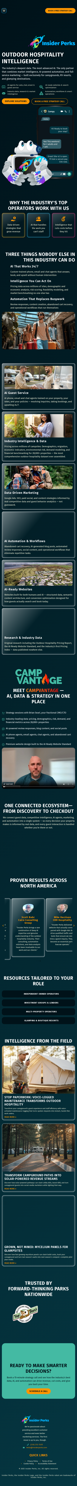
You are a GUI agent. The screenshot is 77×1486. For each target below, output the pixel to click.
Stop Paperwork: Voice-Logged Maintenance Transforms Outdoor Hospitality (32, 1100)
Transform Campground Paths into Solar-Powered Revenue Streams (32, 1177)
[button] (4, 10)
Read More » (10, 1117)
